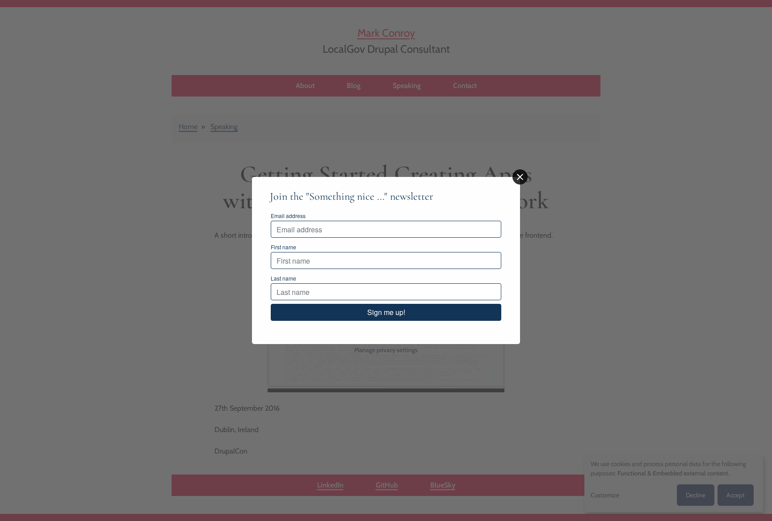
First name (283, 247)
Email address (288, 215)
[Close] (520, 177)
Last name (283, 278)
